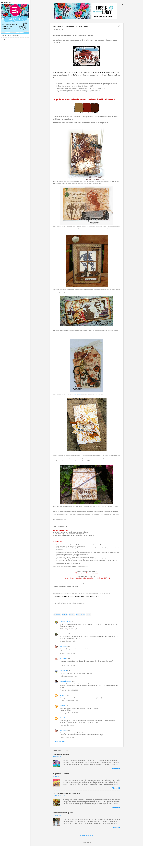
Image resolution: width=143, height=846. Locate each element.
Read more (116, 768)
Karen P (62, 718)
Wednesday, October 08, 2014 (69, 676)
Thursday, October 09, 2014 (69, 690)
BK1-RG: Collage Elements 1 (74, 327)
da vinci (71, 614)
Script (79, 394)
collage (64, 614)
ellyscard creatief (65, 681)
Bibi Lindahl (63, 646)
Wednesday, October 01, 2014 (69, 629)
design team (80, 614)
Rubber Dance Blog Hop (61, 754)
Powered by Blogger (86, 835)
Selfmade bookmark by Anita (63, 813)
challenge (57, 614)
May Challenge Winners (61, 774)
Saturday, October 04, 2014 (68, 641)
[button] (119, 26)
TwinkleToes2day (65, 621)
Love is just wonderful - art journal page (66, 793)
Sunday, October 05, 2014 (68, 653)
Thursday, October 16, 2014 (69, 700)
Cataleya (62, 695)
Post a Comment (60, 741)
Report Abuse (86, 842)
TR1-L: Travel (64, 327)
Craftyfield (63, 670)
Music (75, 394)
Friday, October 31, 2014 (67, 725)
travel (88, 614)
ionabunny (63, 634)
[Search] (122, 4)
